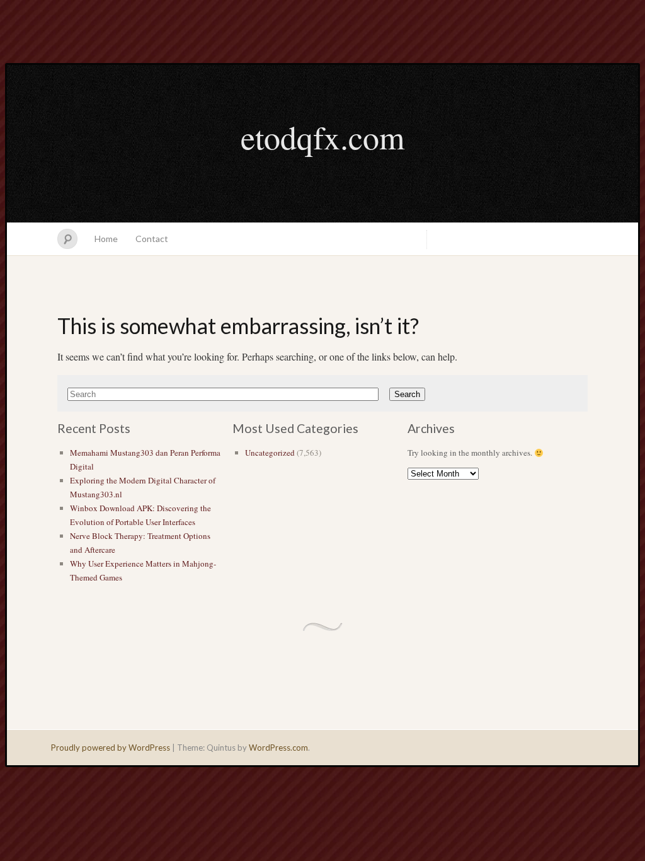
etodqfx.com (322, 137)
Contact (151, 238)
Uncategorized (270, 452)
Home (106, 238)
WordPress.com (278, 748)
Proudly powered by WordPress (110, 748)
